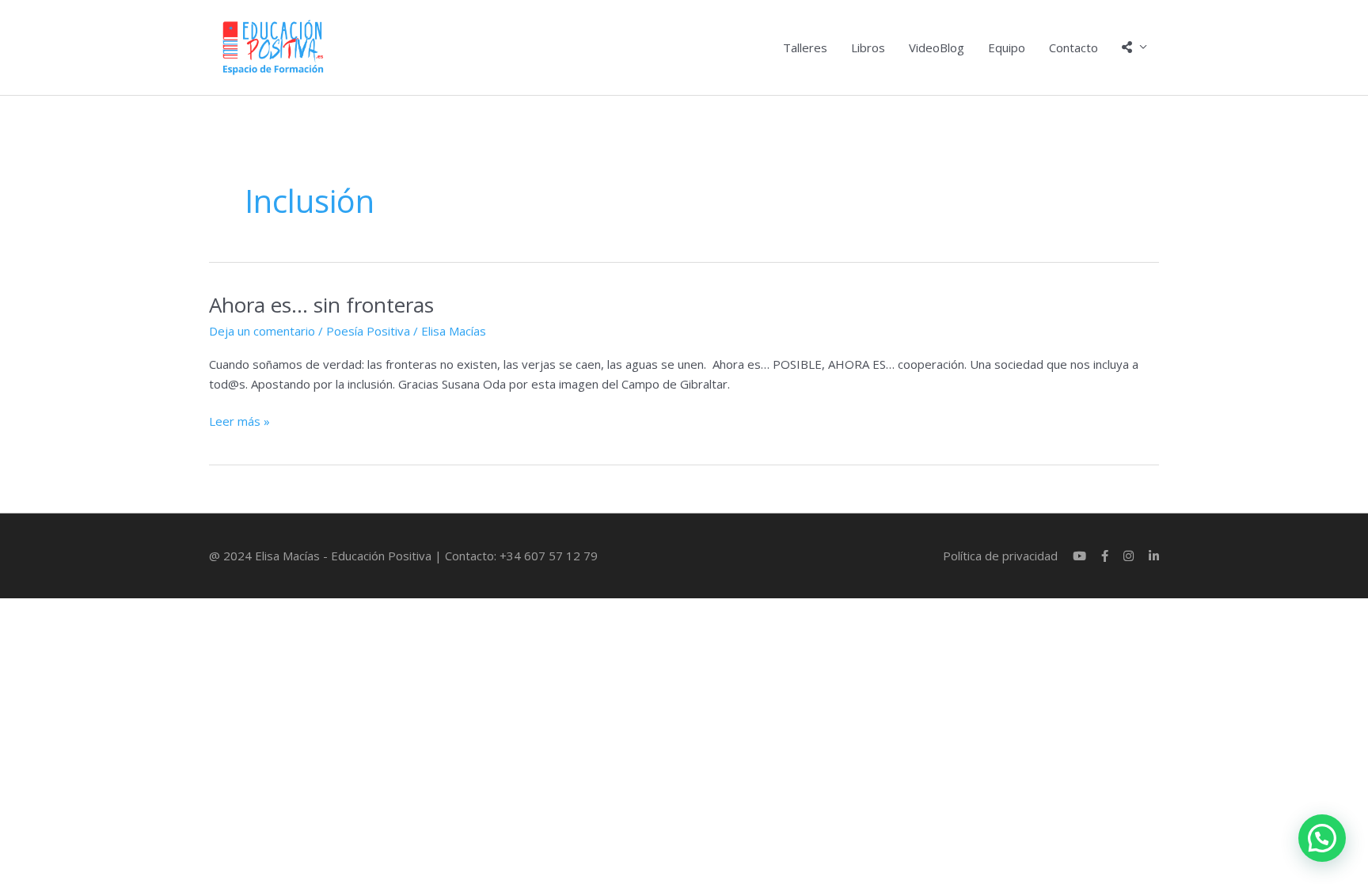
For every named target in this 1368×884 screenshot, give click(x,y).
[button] (1322, 838)
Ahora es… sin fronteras (321, 304)
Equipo (1006, 47)
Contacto (1073, 47)
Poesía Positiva (368, 331)
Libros (868, 47)
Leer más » (239, 420)
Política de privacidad (1000, 555)
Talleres (805, 47)
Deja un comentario (262, 331)
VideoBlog (936, 47)
